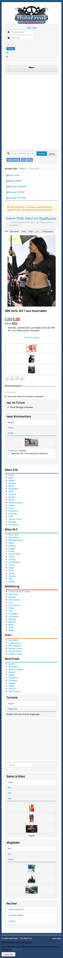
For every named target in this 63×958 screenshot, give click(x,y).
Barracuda (13, 594)
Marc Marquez (15, 645)
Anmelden (10, 49)
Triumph (12, 559)
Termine (12, 688)
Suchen (41, 153)
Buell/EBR (13, 488)
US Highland (14, 562)
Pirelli (11, 627)
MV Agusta (14, 524)
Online (10, 859)
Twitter (11, 685)
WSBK (31, 231)
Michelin (12, 621)
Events (12, 663)
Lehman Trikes (15, 519)
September (12, 708)
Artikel (10, 427)
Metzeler (12, 619)
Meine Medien (14, 231)
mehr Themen (15, 691)
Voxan (11, 570)
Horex (11, 508)
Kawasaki (13, 513)
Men (10, 798)
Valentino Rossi (15, 653)
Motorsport (13, 666)
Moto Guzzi (14, 534)
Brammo (12, 494)
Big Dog (12, 483)
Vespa (11, 567)
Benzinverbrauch (16, 909)
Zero (11, 578)
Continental (14, 616)
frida (30, 159)
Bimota (12, 485)
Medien (18, 180)
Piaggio (12, 548)
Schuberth (13, 613)
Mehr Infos (17, 949)
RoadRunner (13, 450)
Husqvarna (13, 510)
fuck (23, 159)
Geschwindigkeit (16, 915)
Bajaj (11, 477)
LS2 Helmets (14, 605)
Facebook (13, 680)
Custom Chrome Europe (19, 591)
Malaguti (12, 521)
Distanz (12, 921)
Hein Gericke (14, 599)
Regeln (12, 674)
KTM (11, 516)
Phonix (12, 608)
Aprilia (11, 474)
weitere (12, 581)
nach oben (56, 938)
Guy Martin (13, 640)
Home (17, 175)
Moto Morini (14, 537)
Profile (10, 433)
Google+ (12, 683)
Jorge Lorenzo (15, 642)
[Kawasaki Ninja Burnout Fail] (31, 442)
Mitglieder (21, 186)
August (11, 703)
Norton (11, 542)
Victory (12, 573)
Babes (24, 231)
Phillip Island (47, 231)
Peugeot (12, 545)
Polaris (12, 551)
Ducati (11, 499)
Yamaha (12, 575)
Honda (11, 505)
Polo (11, 610)
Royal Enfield (14, 553)
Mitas (11, 624)
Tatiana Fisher (13, 159)
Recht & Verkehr (16, 669)
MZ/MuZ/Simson (16, 540)
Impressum (14, 677)
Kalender (20, 191)
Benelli (12, 480)
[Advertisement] (31, 108)
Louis (11, 602)
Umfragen (21, 197)
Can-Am (12, 496)
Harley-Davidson (16, 502)
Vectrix (12, 564)
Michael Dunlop (15, 648)
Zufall (10, 782)
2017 (37, 231)
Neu (9, 787)
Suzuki (12, 556)
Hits (9, 792)
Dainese (12, 596)
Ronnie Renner (15, 651)
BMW (11, 491)
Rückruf (12, 672)
